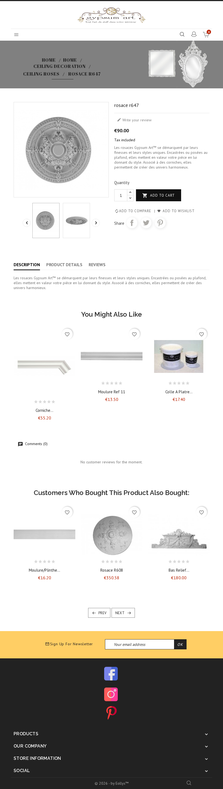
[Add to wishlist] (39, 400)
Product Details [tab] (64, 264)
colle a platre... (179, 391)
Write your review (134, 120)
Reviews (97, 264)
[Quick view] (58, 400)
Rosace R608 (111, 570)
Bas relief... (179, 570)
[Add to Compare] (49, 400)
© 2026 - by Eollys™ (112, 783)
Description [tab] (27, 264)
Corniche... (44, 410)
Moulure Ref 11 (111, 391)
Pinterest (160, 222)
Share (131, 222)
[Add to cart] (30, 400)
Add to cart (158, 195)
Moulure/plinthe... (44, 570)
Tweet (146, 222)
